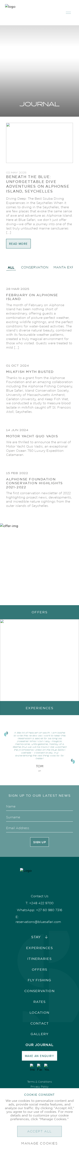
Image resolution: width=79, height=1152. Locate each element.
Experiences (39, 948)
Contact (39, 1023)
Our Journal (39, 1045)
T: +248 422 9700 (39, 903)
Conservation (39, 991)
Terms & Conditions (39, 1081)
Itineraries (39, 958)
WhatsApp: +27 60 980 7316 (39, 910)
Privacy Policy (40, 1086)
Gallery (39, 1034)
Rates (39, 1002)
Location (39, 1012)
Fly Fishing (39, 980)
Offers (39, 969)
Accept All (39, 1131)
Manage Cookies (39, 1143)
